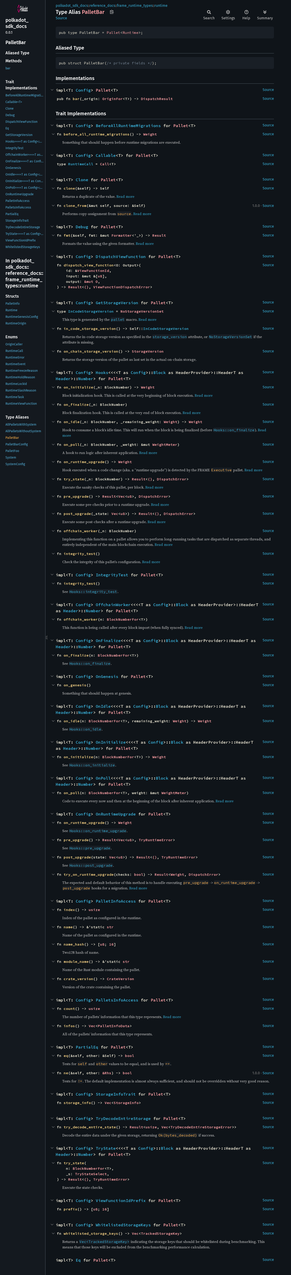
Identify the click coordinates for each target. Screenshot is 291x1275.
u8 (100, 276)
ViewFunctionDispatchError (121, 287)
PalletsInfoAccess (117, 1000)
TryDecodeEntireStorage (123, 1118)
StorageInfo (126, 1102)
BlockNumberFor (123, 619)
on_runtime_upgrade (84, 461)
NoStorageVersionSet (142, 311)
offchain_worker (81, 531)
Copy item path (111, 12)
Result (159, 235)
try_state (74, 479)
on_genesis (75, 685)
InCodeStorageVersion (91, 311)
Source (61, 18)
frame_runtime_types (135, 5)
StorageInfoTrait (116, 1094)
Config (83, 90)
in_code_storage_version (90, 328)
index (69, 909)
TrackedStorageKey (160, 1233)
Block (159, 372)
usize (94, 909)
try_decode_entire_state (90, 1127)
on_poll (72, 444)
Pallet (113, 32)
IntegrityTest (112, 574)
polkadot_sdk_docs (72, 5)
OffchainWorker (113, 604)
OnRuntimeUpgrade (116, 814)
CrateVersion (120, 978)
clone (69, 188)
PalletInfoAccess (116, 901)
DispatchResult (157, 98)
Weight (150, 134)
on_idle (72, 421)
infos (69, 1026)
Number (85, 378)
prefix (70, 1209)
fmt (67, 235)
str (110, 927)
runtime (161, 5)
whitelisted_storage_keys (91, 1233)
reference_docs (102, 5)
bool (138, 874)
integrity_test (79, 553)
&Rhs (106, 1073)
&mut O (91, 281)
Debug (82, 226)
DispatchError (171, 479)
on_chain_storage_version (91, 351)
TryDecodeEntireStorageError (201, 1127)
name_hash (74, 944)
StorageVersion (148, 351)
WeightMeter (164, 444)
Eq (78, 1260)
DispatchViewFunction (121, 256)
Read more (125, 196)
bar (76, 98)
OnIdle (103, 706)
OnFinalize (108, 640)
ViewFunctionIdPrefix (121, 1200)
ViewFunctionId (93, 270)
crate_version (78, 978)
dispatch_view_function (89, 265)
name (68, 927)
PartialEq (87, 1047)
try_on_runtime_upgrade (89, 874)
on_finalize (76, 404)
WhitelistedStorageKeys (123, 1224)
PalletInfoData (114, 1026)
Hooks (102, 372)
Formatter (121, 235)
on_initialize (78, 387)
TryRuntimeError (156, 840)
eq (66, 1055)
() (86, 287)
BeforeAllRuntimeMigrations (128, 125)
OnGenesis (107, 676)
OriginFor (112, 98)
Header (63, 378)
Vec (121, 496)
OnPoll (103, 778)
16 (111, 944)
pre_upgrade (76, 496)
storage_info (77, 1102)
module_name (76, 961)
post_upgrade (77, 513)
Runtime (130, 32)
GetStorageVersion (117, 302)
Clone (82, 179)
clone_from (75, 205)
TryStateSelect (91, 1174)
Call (104, 164)
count (69, 1008)
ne (66, 1073)
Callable (106, 155)
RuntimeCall (80, 164)
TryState (106, 1148)
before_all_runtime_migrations (97, 134)
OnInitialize (111, 742)
